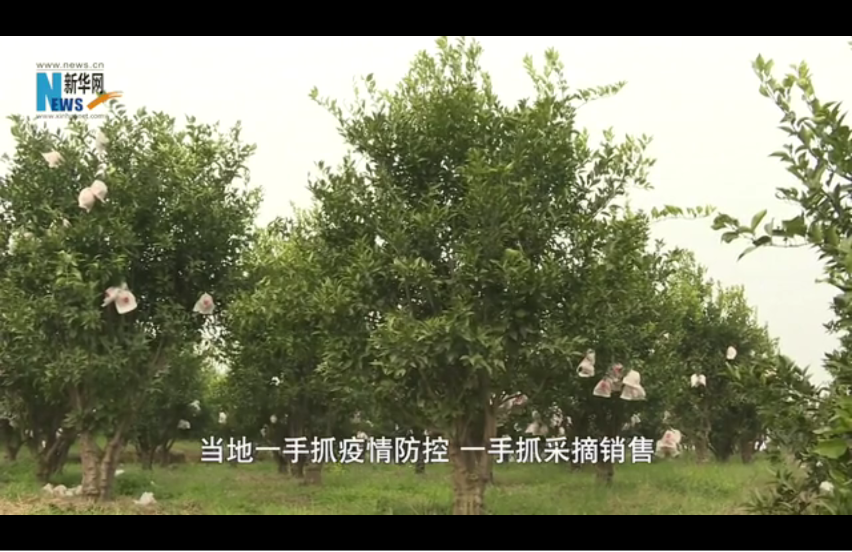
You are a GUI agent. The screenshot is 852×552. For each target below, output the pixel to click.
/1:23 (39, 541)
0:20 (25, 541)
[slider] (817, 541)
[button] (8, 542)
